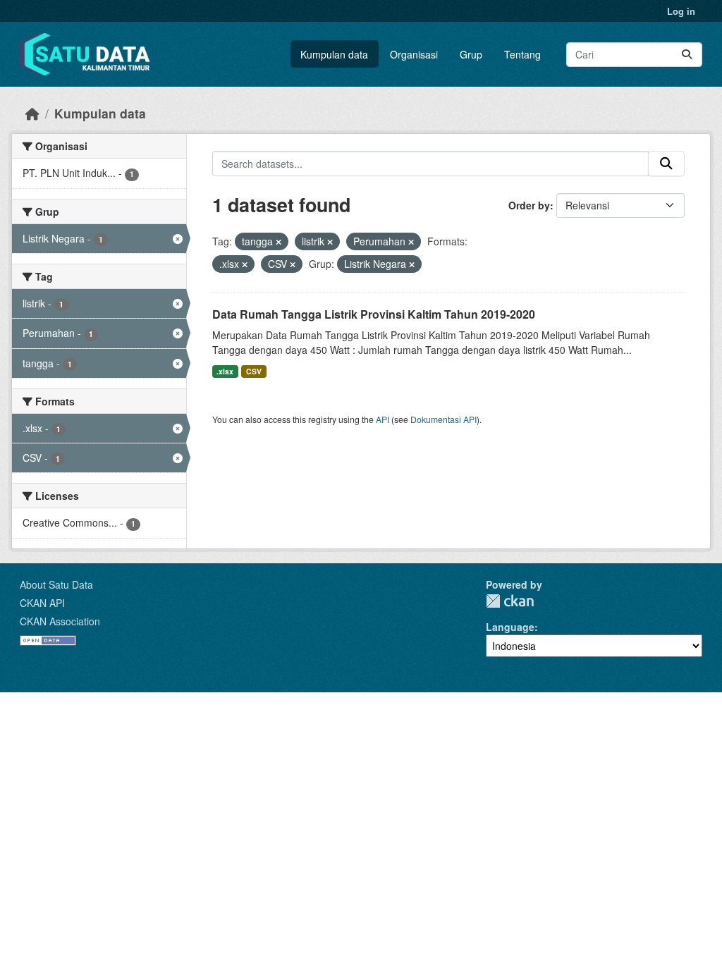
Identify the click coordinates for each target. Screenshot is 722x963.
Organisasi (414, 54)
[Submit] (687, 54)
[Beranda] (32, 113)
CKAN (510, 601)
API (382, 419)
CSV (254, 371)
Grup (471, 54)
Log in (681, 11)
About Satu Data (56, 584)
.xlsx (224, 371)
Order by (529, 205)
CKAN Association (60, 621)
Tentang (522, 54)
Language (510, 627)
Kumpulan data (334, 54)
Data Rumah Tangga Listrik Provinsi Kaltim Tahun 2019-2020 (373, 314)
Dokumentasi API (443, 419)
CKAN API (42, 603)
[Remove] (278, 241)
